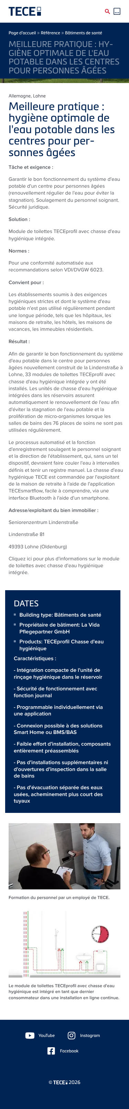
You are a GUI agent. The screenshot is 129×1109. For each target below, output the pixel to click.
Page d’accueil (22, 33)
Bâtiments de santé (83, 33)
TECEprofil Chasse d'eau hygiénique (62, 645)
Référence (50, 33)
